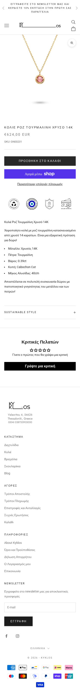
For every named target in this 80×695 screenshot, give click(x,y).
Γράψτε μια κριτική (40, 366)
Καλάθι (8, 522)
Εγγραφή (18, 621)
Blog (7, 473)
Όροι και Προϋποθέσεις (19, 550)
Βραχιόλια (10, 459)
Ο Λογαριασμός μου (17, 564)
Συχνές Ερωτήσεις (16, 515)
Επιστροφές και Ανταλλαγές (22, 508)
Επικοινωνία (12, 571)
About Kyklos (13, 542)
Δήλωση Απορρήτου (18, 557)
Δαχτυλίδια (11, 445)
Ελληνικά (38, 648)
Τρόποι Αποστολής (17, 494)
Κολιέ (7, 452)
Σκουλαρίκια (12, 466)
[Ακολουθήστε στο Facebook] (6, 636)
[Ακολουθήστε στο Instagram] (17, 636)
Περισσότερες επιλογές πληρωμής (40, 184)
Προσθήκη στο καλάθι (40, 161)
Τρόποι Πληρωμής (16, 501)
